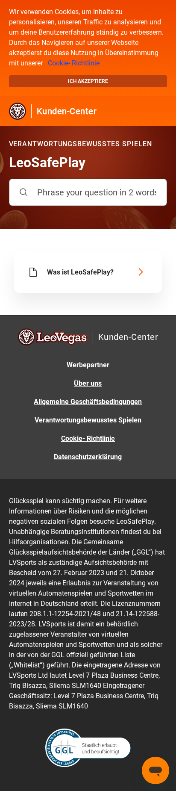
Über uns (88, 383)
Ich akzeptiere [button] (88, 81)
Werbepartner (88, 365)
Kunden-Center (67, 111)
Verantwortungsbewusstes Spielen (88, 420)
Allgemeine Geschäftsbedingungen (88, 402)
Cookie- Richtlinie (74, 63)
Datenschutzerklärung (88, 457)
